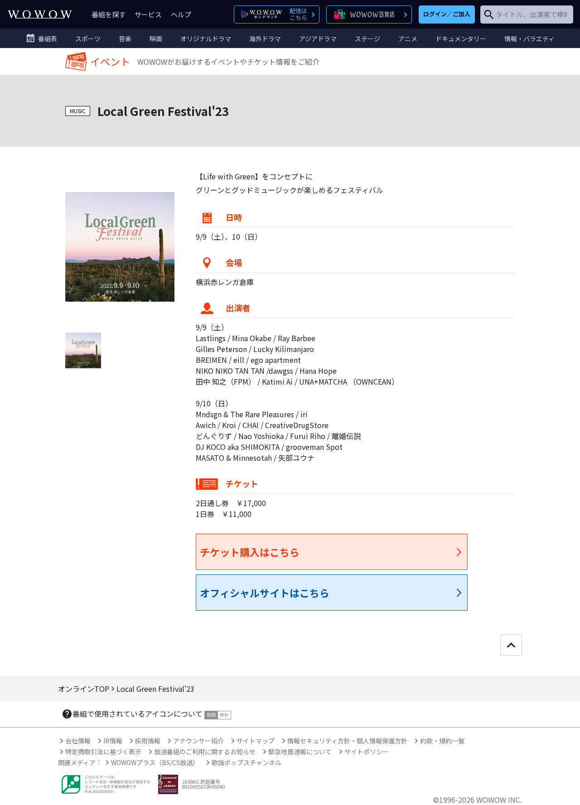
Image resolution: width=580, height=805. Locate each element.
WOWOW (40, 14)
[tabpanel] (120, 246)
